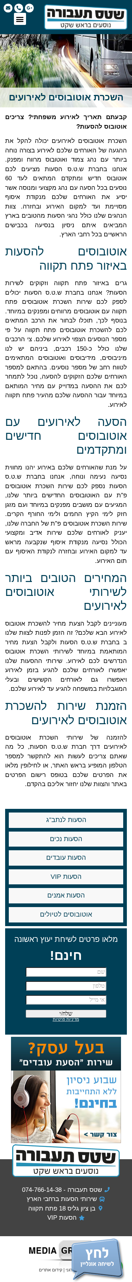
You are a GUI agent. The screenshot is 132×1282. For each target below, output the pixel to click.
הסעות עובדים (66, 857)
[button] (20, 19)
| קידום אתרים (52, 1269)
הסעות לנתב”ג (66, 820)
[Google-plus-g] (29, 8)
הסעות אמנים (66, 895)
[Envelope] (8, 8)
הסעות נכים (66, 839)
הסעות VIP (66, 876)
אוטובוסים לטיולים (66, 914)
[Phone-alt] (18, 8)
